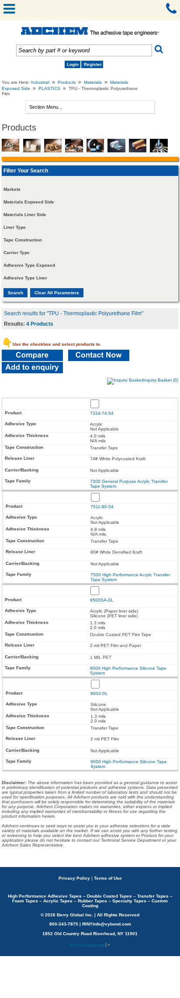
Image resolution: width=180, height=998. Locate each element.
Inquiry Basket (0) (160, 380)
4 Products (39, 324)
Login (73, 64)
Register (93, 64)
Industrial (40, 82)
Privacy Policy (74, 878)
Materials (93, 82)
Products (67, 82)
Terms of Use (108, 878)
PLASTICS (49, 88)
